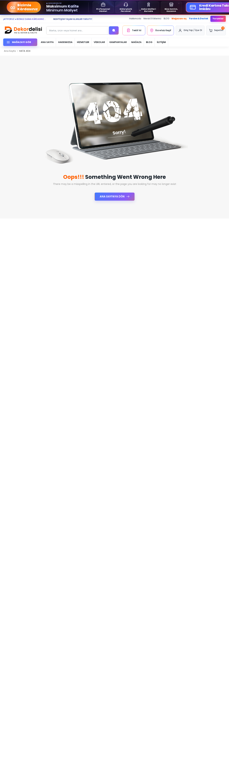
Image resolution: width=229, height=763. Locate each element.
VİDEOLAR (99, 42)
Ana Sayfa (10, 51)
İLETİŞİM (161, 42)
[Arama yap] (114, 30)
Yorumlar (218, 18)
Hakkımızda (135, 18)
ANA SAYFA (47, 42)
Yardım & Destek (198, 18)
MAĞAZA (136, 42)
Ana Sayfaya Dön (112, 196)
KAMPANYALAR (118, 42)
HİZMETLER (83, 42)
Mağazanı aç (179, 18)
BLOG (166, 18)
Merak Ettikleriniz (152, 18)
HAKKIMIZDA (65, 42)
